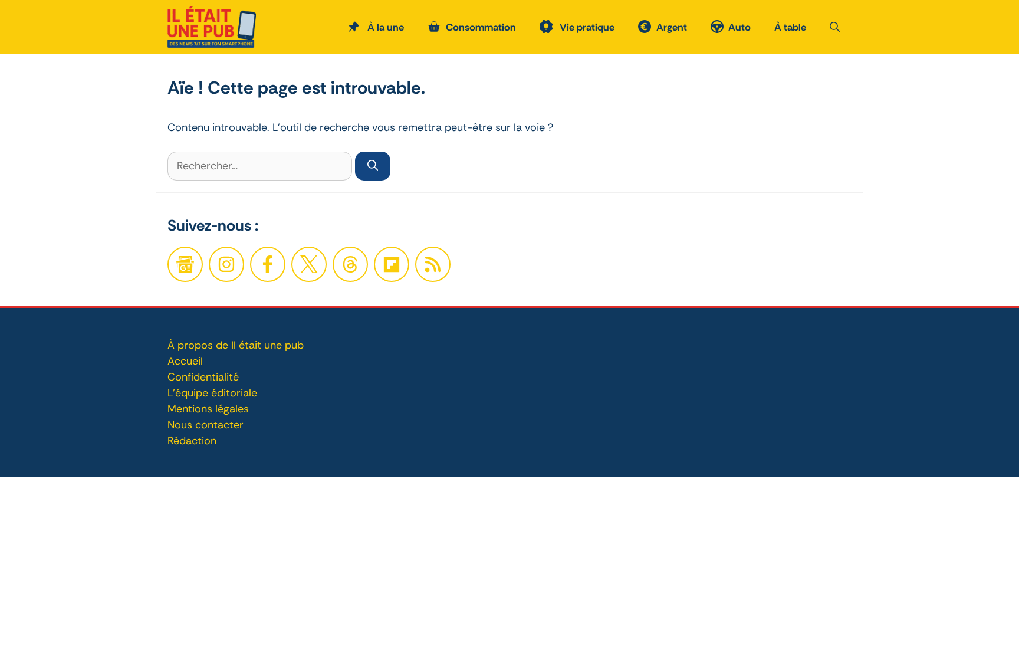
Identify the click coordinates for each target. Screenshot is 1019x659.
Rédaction (191, 441)
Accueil (185, 361)
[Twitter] (309, 264)
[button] (835, 27)
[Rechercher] (372, 166)
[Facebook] (226, 264)
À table (790, 27)
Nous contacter (205, 425)
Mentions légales (208, 409)
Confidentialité (203, 377)
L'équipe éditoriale (212, 393)
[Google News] (185, 264)
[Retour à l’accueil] (211, 26)
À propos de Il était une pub (235, 345)
